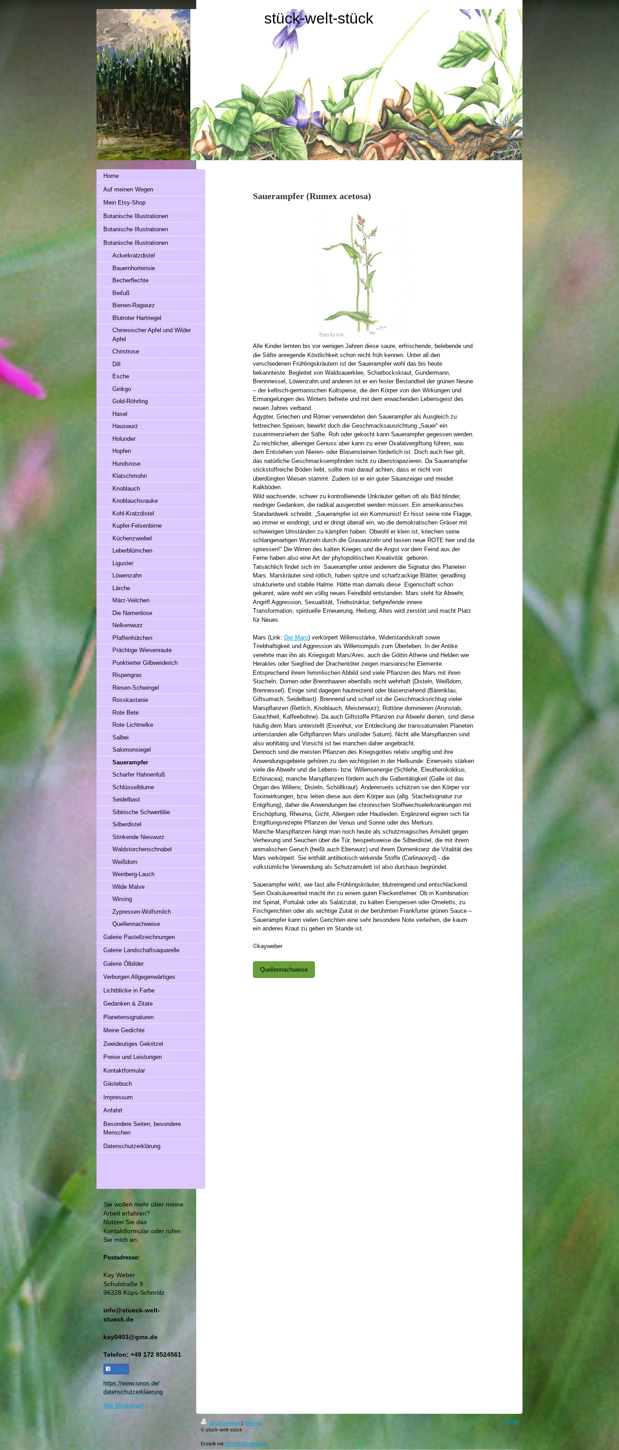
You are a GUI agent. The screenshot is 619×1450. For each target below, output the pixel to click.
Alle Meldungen (123, 1405)
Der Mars (296, 637)
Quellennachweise (284, 969)
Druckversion (225, 1423)
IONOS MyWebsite (246, 1443)
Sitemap (253, 1423)
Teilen (119, 1369)
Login (512, 1421)
